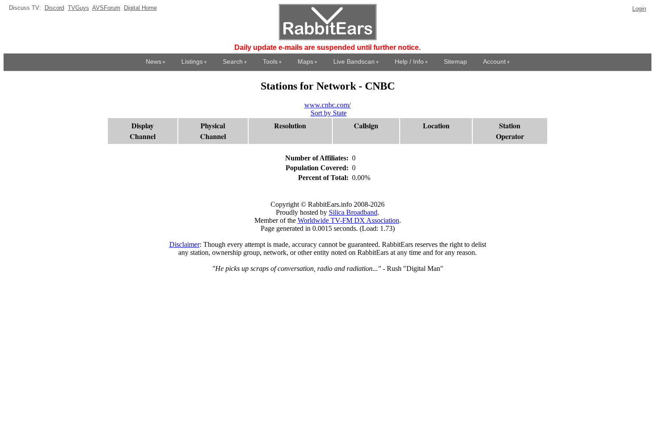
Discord (54, 7)
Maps (305, 61)
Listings (192, 61)
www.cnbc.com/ (327, 105)
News (153, 61)
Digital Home (140, 7)
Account (494, 61)
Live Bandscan (354, 61)
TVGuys (78, 7)
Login (639, 8)
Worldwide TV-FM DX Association (348, 220)
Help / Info (409, 61)
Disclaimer (184, 244)
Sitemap (455, 61)
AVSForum (106, 7)
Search (233, 61)
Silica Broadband (353, 212)
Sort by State (329, 113)
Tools (270, 61)
